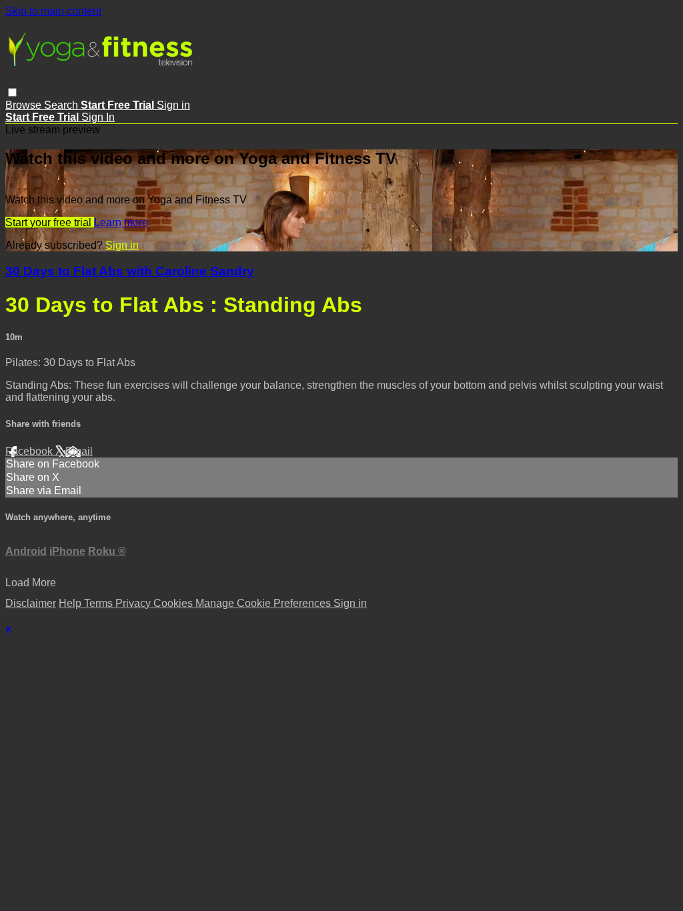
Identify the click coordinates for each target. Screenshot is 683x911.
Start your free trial (49, 222)
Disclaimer (30, 603)
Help (71, 603)
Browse (24, 105)
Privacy (134, 603)
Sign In (98, 117)
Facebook (30, 451)
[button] (12, 92)
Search (62, 105)
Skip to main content (53, 11)
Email (79, 451)
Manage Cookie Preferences (264, 603)
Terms (99, 603)
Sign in (173, 105)
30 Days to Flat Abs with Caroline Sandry (129, 271)
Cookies (174, 603)
